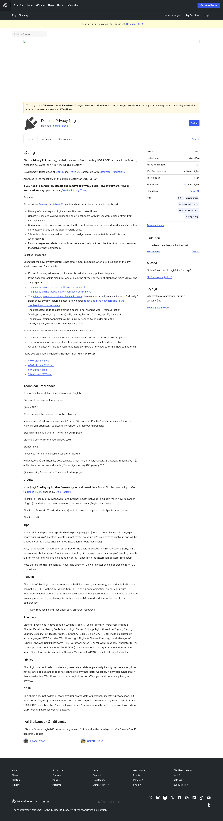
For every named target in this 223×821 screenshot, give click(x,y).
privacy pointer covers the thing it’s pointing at (59, 287)
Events (136, 775)
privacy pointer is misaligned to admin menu (57, 296)
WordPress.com (183, 770)
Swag (137, 784)
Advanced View (155, 225)
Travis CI (74, 171)
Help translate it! (134, 24)
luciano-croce (60, 125)
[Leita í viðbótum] (44, 34)
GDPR (180, 198)
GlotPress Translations (112, 171)
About (15, 770)
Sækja (194, 123)
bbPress (179, 780)
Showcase (57, 770)
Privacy (16, 784)
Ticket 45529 (34, 491)
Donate (138, 780)
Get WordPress (208, 5)
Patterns (56, 784)
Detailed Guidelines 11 (51, 204)
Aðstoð (195, 139)
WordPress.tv (101, 784)
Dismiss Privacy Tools (74, 190)
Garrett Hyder (95, 740)
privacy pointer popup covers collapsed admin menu (62, 291)
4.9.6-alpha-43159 (38, 360)
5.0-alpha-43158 (37, 369)
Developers (99, 780)
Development (65, 139)
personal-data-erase (188, 204)
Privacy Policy (192, 216)
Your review (153, 251)
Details (30, 139)
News (15, 775)
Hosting (16, 780)
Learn (95, 770)
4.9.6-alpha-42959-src (41, 365)
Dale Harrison (63, 491)
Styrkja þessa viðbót (158, 307)
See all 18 (194, 191)
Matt (177, 775)
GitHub (60, 171)
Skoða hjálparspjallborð (159, 277)
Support (97, 775)
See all (195, 251)
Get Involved (139, 770)
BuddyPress (181, 784)
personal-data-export (188, 210)
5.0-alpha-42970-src (40, 374)
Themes (56, 775)
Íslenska (45, 801)
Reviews (46, 139)
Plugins (56, 780)
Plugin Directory (20, 15)
